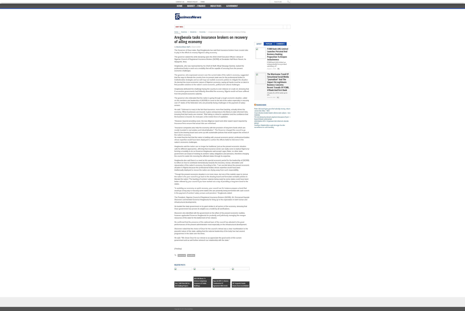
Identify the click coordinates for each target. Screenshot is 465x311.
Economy (202, 32)
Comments (280, 44)
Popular (269, 44)
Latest (259, 44)
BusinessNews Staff (183, 47)
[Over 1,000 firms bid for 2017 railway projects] (183, 269)
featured (181, 255)
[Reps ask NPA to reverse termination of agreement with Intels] (221, 269)
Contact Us (180, 2)
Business (184, 32)
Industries (215, 6)
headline (191, 255)
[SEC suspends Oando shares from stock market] (240, 269)
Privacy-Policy (192, 2)
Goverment (232, 6)
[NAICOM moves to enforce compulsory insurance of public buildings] (202, 269)
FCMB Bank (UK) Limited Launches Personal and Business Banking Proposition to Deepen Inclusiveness (277, 54)
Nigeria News (261, 105)
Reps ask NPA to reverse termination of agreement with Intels (220, 283)
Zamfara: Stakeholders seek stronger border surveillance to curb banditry (269, 126)
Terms (202, 2)
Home (179, 6)
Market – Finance (196, 6)
